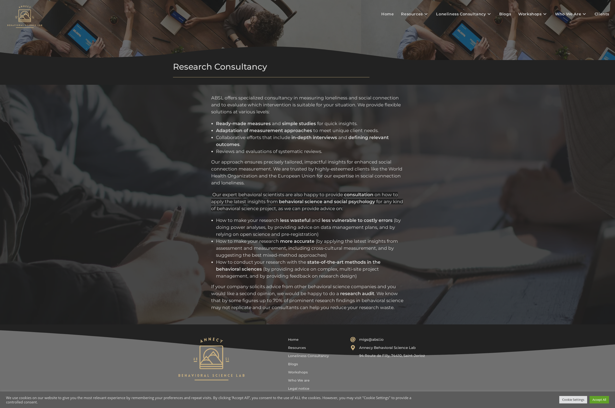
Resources (297, 348)
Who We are (299, 380)
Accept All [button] (599, 399)
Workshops (298, 372)
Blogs (293, 364)
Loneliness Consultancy (308, 356)
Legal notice (298, 388)
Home (293, 339)
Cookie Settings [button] (573, 399)
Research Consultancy (220, 66)
